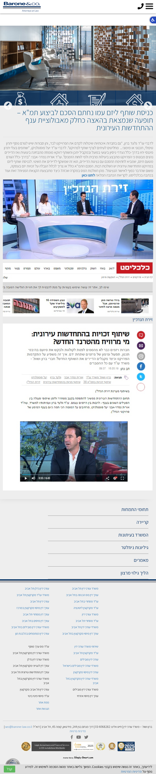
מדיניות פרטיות (78, 731)
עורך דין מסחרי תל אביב (36, 614)
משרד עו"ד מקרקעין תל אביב (33, 595)
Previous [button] (148, 106)
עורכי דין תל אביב (39, 601)
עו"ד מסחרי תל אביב (87, 621)
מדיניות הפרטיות (131, 771)
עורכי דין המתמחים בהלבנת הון (32, 634)
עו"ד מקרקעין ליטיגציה (86, 608)
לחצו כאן (88, 175)
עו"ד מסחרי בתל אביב (86, 601)
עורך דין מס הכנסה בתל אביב (82, 595)
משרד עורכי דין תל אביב (85, 588)
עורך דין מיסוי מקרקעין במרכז (33, 608)
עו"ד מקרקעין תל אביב (85, 653)
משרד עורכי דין (90, 614)
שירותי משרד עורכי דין (86, 646)
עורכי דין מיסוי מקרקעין (85, 672)
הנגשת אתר (42, 709)
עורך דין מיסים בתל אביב (35, 621)
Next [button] (8, 106)
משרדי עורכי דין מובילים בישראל (80, 666)
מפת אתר (43, 702)
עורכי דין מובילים (89, 659)
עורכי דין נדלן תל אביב (37, 588)
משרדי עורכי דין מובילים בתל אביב (30, 627)
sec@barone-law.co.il (18, 727)
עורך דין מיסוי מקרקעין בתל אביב (80, 634)
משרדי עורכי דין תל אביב (84, 627)
